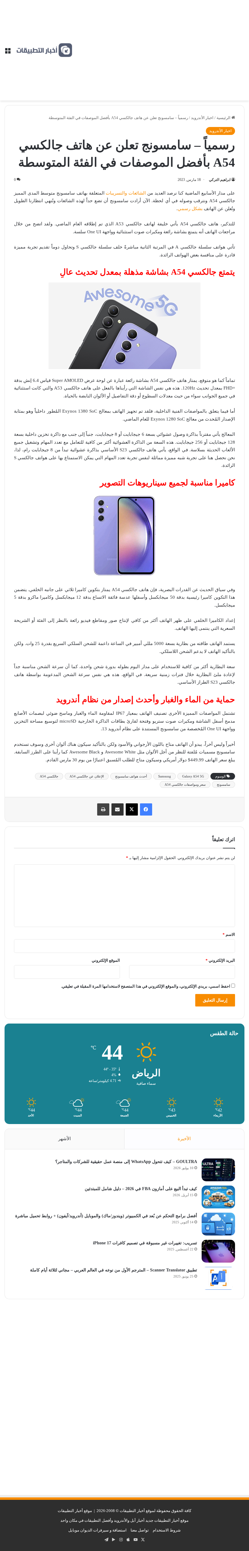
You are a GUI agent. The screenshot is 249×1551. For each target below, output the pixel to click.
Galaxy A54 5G (193, 776)
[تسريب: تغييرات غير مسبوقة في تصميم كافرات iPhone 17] (218, 1251)
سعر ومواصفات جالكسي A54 (185, 784)
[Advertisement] (158, 45)
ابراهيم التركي (219, 180)
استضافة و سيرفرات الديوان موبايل (97, 1530)
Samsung (164, 776)
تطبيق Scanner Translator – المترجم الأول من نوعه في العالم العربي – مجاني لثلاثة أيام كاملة (113, 1270)
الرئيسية (224, 117)
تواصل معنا (140, 1530)
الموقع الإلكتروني (106, 960)
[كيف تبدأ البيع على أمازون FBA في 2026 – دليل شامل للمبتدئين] (218, 1197)
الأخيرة (184, 1138)
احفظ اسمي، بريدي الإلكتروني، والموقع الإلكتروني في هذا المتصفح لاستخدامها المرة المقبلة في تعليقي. (145, 986)
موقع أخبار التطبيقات (75, 1510)
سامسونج (223, 784)
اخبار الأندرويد (202, 117)
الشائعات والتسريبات (126, 193)
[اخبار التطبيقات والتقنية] (44, 50)
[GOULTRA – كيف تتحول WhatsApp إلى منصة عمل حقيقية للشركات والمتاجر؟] (218, 1169)
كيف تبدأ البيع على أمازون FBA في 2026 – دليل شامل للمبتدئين (141, 1188)
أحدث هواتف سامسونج (131, 776)
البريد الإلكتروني (220, 960)
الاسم (229, 934)
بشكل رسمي (190, 208)
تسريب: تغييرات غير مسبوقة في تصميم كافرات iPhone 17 (145, 1243)
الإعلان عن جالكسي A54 (87, 776)
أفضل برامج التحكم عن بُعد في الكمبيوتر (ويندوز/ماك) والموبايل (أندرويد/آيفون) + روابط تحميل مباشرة (106, 1216)
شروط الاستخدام (167, 1530)
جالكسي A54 (49, 776)
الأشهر (64, 1138)
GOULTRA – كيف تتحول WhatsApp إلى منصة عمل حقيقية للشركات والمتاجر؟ (126, 1161)
